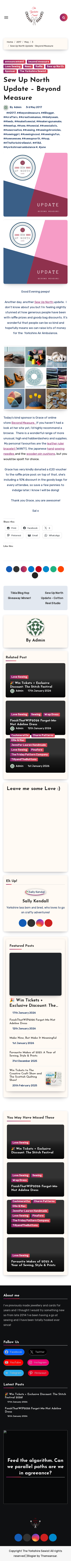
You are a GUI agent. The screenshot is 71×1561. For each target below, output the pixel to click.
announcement (14, 61)
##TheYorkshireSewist (17, 142)
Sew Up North (44, 302)
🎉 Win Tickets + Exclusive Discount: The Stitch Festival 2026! (31, 687)
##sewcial (32, 125)
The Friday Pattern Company (29, 754)
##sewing (29, 130)
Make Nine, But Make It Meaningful (33, 1038)
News (28, 66)
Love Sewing (13, 66)
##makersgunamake (48, 121)
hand (50, 448)
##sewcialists (48, 125)
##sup (45, 138)
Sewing (35, 714)
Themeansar (49, 1556)
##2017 (11, 112)
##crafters (10, 117)
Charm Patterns (43, 735)
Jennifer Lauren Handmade (28, 745)
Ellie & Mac (17, 740)
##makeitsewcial (24, 121)
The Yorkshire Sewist (32, 71)
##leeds (8, 121)
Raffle (39, 66)
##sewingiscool (30, 134)
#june (42, 147)
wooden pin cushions (40, 453)
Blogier (31, 1556)
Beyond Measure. (24, 422)
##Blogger (47, 112)
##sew (21, 125)
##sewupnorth (31, 138)
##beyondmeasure (28, 112)
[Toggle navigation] (6, 17)
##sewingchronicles (48, 130)
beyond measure (38, 61)
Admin (18, 107)
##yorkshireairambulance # (20, 147)
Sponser (10, 71)
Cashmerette (20, 735)
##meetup (9, 125)
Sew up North (55, 66)
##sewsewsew (12, 138)
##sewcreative (12, 130)
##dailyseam (50, 117)
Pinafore (36, 749)
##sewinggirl (11, 134)
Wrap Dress (51, 714)
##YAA (37, 142)
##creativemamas (30, 117)
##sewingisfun (50, 134)
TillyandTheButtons (24, 759)
